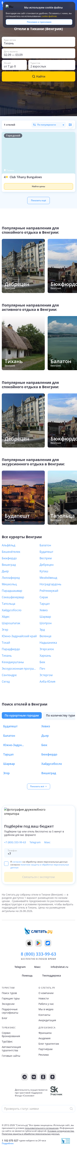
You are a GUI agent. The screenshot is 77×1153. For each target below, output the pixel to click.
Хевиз (44, 610)
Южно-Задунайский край (19, 636)
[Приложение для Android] (38, 943)
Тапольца (8, 603)
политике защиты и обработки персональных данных (39, 866)
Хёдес (6, 616)
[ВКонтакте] (33, 1077)
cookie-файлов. (49, 16)
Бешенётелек (11, 552)
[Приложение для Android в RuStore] (47, 943)
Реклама (43, 1054)
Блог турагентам (48, 1043)
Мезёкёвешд (48, 577)
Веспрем (46, 558)
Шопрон (46, 623)
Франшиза (45, 1033)
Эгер (5, 629)
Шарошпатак (11, 623)
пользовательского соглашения (42, 1128)
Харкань (45, 655)
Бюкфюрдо (9, 558)
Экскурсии (8, 1004)
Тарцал (45, 603)
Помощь (27, 975)
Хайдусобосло (11, 610)
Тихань (7, 655)
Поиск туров (9, 993)
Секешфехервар (13, 597)
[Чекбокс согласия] (6, 863)
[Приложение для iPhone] (29, 943)
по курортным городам (22, 715)
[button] (38, 183)
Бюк (42, 662)
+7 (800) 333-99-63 (15, 842)
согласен (17, 861)
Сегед (6, 681)
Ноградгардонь (50, 584)
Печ (42, 668)
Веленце (45, 636)
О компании (46, 993)
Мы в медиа (45, 1009)
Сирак (44, 597)
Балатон (45, 545)
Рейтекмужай (49, 590)
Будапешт (46, 552)
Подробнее (8, 1143)
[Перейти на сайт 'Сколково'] (56, 1092)
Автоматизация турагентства (11, 1048)
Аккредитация (47, 1020)
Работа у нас (46, 1004)
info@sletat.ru (59, 967)
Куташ (44, 571)
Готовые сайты (11, 1055)
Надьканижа (48, 642)
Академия (44, 1038)
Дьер (5, 571)
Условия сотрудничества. (60, 1130)
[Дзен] (52, 1077)
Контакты (44, 1015)
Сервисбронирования (11, 1034)
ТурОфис (7, 1041)
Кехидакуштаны (13, 662)
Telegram (35, 842)
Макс (47, 842)
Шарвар (45, 616)
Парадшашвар (12, 590)
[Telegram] (24, 1077)
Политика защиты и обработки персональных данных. (31, 1133)
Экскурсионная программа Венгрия (19, 668)
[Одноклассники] (43, 1077)
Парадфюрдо (11, 649)
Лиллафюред (11, 577)
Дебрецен (47, 564)
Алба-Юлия (47, 681)
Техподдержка (51, 975)
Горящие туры (11, 998)
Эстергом (46, 675)
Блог (4, 1018)
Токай (6, 642)
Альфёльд (8, 545)
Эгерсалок (47, 649)
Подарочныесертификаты (10, 1011)
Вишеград (9, 564)
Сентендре (9, 675)
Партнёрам (45, 1049)
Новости (43, 998)
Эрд (42, 629)
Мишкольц (9, 584)
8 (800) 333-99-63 (38, 954)
